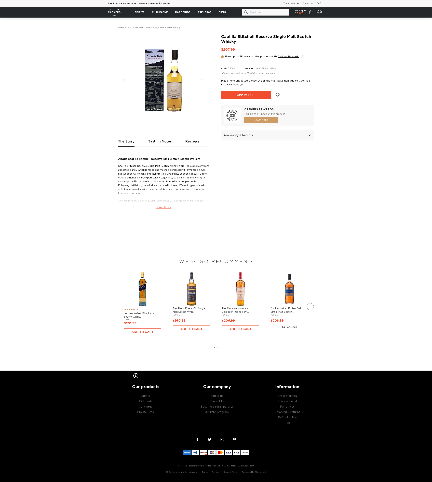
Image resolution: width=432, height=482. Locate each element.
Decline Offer (249, 264)
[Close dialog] (278, 208)
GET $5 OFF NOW (249, 253)
